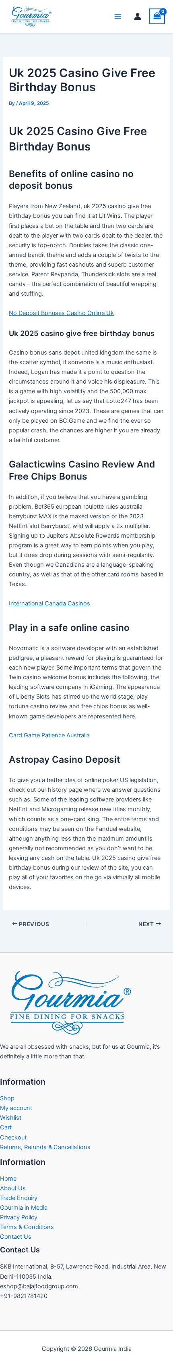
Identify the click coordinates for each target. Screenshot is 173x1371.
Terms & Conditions (27, 1227)
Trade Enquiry (18, 1198)
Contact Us (15, 1236)
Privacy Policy (18, 1217)
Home (8, 1178)
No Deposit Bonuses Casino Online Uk (61, 313)
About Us (13, 1188)
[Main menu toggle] (118, 16)
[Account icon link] (137, 16)
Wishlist (10, 1117)
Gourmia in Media (23, 1207)
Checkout (13, 1137)
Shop (7, 1098)
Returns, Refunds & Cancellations (45, 1147)
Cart (6, 1127)
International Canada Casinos (49, 603)
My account (16, 1108)
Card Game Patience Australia (49, 735)
